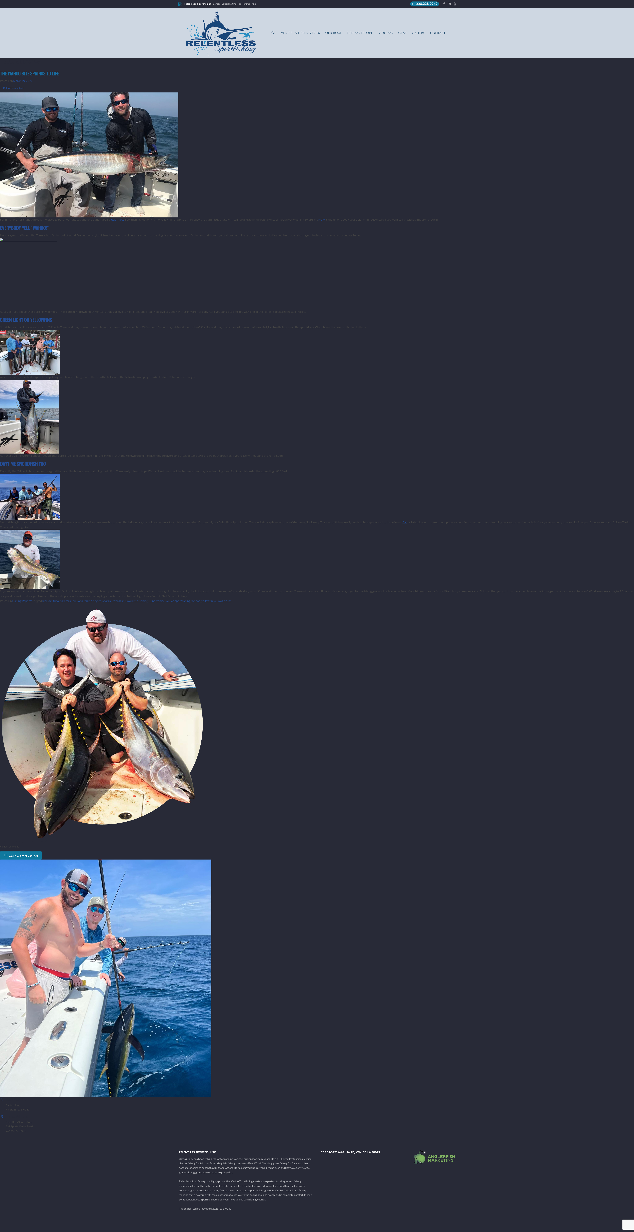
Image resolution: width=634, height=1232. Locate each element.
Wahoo (195, 601)
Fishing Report (359, 33)
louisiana (77, 601)
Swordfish (118, 601)
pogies (97, 601)
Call (405, 522)
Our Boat (333, 33)
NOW (321, 219)
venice (160, 601)
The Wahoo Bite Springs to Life (29, 73)
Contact (437, 33)
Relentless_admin (13, 88)
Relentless (117, 219)
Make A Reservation (21, 855)
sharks (106, 601)
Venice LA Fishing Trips (300, 33)
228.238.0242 (425, 4)
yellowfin (207, 601)
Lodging (385, 33)
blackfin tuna (50, 601)
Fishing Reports (22, 601)
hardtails (65, 601)
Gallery (418, 33)
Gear (402, 33)
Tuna (152, 601)
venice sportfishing (178, 601)
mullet (88, 601)
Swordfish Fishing (136, 601)
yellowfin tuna (222, 601)
